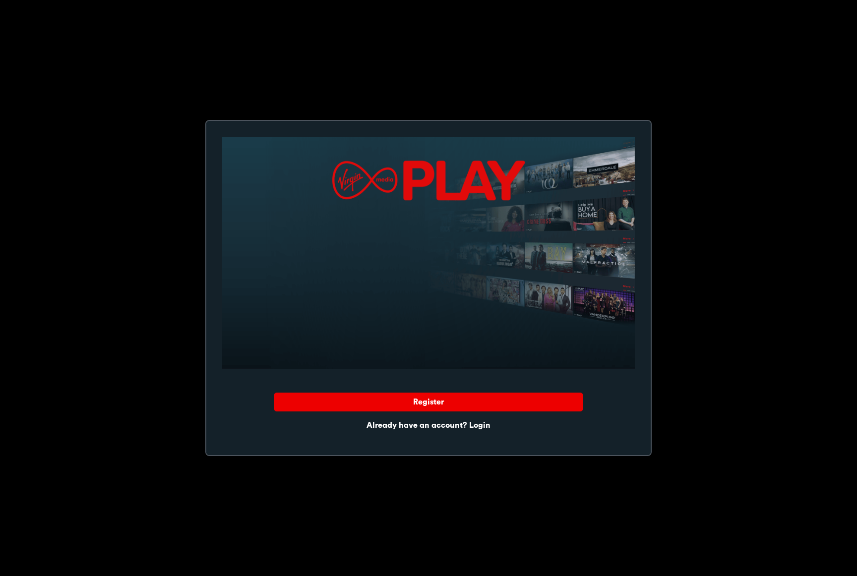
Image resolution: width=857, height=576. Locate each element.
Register (428, 402)
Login (479, 425)
